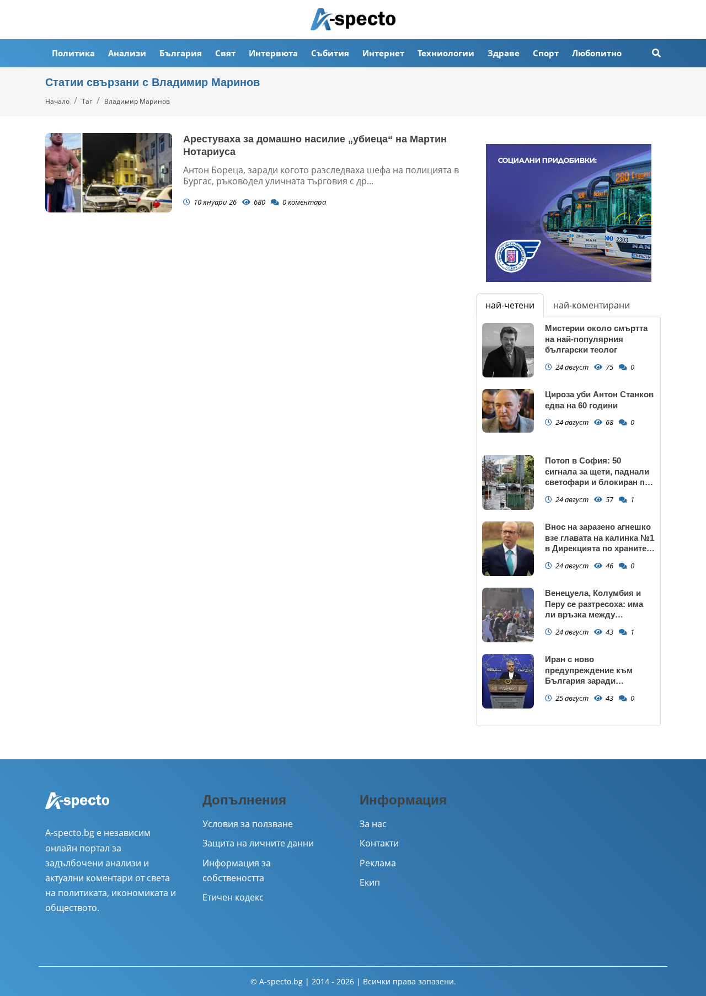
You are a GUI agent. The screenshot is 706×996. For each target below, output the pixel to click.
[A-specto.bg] (353, 19)
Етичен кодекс (233, 897)
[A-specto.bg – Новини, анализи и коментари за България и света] (77, 808)
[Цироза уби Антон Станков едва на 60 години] (508, 411)
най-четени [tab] (509, 305)
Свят (225, 52)
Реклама (378, 863)
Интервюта (273, 52)
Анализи (127, 52)
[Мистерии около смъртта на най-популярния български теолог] (508, 350)
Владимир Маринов (137, 101)
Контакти (379, 843)
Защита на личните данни (258, 843)
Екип (370, 882)
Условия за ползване (247, 824)
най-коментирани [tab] (591, 305)
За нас (373, 824)
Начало (57, 101)
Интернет (383, 52)
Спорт (546, 52)
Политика (73, 52)
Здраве (504, 52)
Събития (330, 52)
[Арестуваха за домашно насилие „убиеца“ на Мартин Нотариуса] (108, 172)
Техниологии (446, 52)
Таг (87, 101)
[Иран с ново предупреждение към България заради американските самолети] (508, 681)
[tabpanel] (568, 521)
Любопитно (597, 52)
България (180, 52)
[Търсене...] (656, 53)
